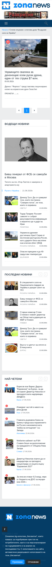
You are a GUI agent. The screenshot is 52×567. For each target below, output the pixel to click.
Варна (19, 400)
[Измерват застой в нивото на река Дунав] (10, 411)
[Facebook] (4, 529)
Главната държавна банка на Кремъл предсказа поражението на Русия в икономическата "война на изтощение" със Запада (31, 425)
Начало (5, 30)
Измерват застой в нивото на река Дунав (30, 408)
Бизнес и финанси (24, 485)
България (24, 257)
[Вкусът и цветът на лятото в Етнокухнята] (11, 348)
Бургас (23, 350)
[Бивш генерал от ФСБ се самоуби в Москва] (26, 149)
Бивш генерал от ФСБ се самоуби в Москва (26, 176)
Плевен (23, 323)
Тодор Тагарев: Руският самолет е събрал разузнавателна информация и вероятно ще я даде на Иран (33, 219)
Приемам (17, 562)
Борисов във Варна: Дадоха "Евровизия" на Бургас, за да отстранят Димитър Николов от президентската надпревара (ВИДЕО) (31, 391)
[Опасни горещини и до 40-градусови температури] (11, 254)
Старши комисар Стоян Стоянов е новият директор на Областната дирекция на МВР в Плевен (33, 316)
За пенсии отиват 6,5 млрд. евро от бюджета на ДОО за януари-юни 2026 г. (31, 479)
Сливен (19, 451)
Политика (24, 227)
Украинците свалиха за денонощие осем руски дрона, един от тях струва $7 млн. (23, 75)
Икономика (21, 433)
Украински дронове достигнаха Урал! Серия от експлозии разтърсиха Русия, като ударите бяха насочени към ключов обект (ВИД (33, 238)
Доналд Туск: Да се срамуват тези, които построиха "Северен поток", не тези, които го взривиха (33, 201)
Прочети (9, 93)
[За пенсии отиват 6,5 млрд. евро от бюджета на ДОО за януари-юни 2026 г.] (10, 480)
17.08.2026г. (26, 400)
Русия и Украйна (12, 191)
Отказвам (33, 562)
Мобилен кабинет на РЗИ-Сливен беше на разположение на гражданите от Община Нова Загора (31, 444)
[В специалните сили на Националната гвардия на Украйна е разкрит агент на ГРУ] (11, 285)
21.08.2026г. (27, 191)
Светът (23, 208)
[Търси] (45, 24)
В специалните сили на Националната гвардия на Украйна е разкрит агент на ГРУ (32, 286)
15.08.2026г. (30, 433)
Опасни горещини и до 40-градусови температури (32, 252)
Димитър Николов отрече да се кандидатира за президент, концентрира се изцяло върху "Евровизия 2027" (31, 463)
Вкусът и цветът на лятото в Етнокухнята (33, 346)
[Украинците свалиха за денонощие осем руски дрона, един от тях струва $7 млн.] (26, 53)
